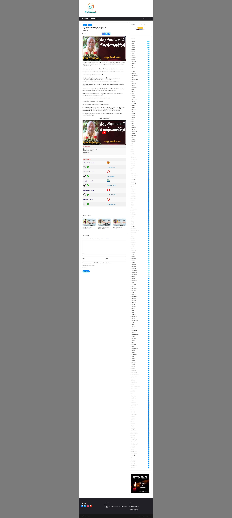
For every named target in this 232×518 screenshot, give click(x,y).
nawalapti (133, 427)
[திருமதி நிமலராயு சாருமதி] (89, 222)
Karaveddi (133, 89)
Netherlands (134, 135)
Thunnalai (133, 163)
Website (106, 258)
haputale (133, 423)
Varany (133, 210)
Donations (93, 19)
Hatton (133, 324)
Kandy (133, 151)
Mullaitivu (133, 71)
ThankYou (133, 398)
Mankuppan (134, 344)
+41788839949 (111, 204)
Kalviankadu (134, 177)
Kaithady (133, 137)
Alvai (132, 169)
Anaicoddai (134, 214)
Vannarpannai (134, 159)
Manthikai (133, 419)
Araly (133, 143)
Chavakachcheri (135, 79)
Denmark (133, 113)
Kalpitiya (133, 425)
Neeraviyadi (134, 298)
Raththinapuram (135, 404)
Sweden (133, 352)
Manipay (133, 95)
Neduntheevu (134, 87)
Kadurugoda (134, 338)
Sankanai (133, 171)
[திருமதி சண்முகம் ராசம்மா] (119, 222)
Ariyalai (133, 123)
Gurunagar (134, 268)
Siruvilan (133, 445)
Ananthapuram (134, 378)
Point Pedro (134, 109)
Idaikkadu (133, 408)
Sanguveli (133, 304)
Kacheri (133, 282)
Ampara (133, 238)
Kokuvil (133, 77)
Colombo (133, 49)
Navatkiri (133, 360)
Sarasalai (133, 368)
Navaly (133, 222)
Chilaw (133, 342)
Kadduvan (133, 260)
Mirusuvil (133, 248)
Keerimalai (134, 406)
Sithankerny (134, 264)
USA (132, 206)
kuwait (133, 410)
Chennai (133, 240)
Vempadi (133, 364)
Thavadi (133, 194)
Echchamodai (134, 388)
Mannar (133, 119)
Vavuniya (133, 59)
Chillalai (133, 463)
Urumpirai (133, 101)
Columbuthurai (134, 232)
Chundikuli (134, 198)
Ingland (133, 236)
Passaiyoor (134, 242)
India (132, 69)
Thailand (133, 416)
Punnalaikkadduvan (135, 230)
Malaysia (133, 85)
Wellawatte (134, 189)
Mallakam (133, 165)
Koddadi (133, 262)
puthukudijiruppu (135, 433)
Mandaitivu (134, 196)
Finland (133, 384)
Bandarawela (134, 429)
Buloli (133, 421)
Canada (133, 45)
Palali (133, 204)
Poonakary (134, 276)
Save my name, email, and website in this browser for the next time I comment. (97, 262)
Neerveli (133, 129)
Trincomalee (134, 73)
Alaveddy (133, 115)
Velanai (133, 81)
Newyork (133, 322)
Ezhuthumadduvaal (135, 334)
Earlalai (133, 191)
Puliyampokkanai (135, 348)
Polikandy (133, 278)
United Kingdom (135, 75)
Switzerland (134, 57)
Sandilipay (133, 187)
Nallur (133, 93)
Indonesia (133, 447)
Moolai (133, 292)
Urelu (133, 310)
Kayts (133, 254)
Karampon (134, 173)
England (133, 418)
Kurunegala (134, 306)
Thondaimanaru (135, 296)
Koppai (133, 125)
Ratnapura (134, 294)
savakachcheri (134, 354)
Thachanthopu (134, 465)
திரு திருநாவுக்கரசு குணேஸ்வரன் (103, 227)
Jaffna (133, 43)
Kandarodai (134, 300)
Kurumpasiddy (134, 272)
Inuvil (133, 121)
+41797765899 (111, 195)
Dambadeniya (134, 451)
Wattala (133, 346)
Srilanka (133, 47)
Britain (133, 65)
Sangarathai (134, 332)
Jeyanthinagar (134, 414)
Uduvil (133, 153)
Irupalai (133, 216)
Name (84, 253)
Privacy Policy (148, 515)
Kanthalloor (134, 455)
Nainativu (133, 139)
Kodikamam (134, 157)
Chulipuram (134, 228)
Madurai (133, 412)
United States (134, 288)
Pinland (133, 457)
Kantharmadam (135, 175)
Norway (133, 97)
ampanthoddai (134, 431)
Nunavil (133, 246)
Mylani (133, 449)
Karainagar (134, 83)
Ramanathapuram (135, 374)
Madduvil (133, 155)
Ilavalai (133, 147)
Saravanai (133, 200)
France (133, 53)
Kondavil (84, 24)
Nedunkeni (134, 302)
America (133, 133)
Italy (132, 145)
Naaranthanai (134, 330)
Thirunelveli (134, 105)
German (133, 55)
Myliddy (133, 226)
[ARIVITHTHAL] (90, 8)
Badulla (133, 234)
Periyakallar (134, 459)
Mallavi (133, 312)
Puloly (133, 149)
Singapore (134, 181)
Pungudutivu (134, 61)
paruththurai (134, 326)
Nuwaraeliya (134, 183)
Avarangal (133, 179)
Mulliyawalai (134, 284)
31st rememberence (135, 386)
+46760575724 (112, 185)
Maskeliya (133, 461)
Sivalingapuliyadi (135, 443)
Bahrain (133, 392)
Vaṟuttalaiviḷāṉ (134, 382)
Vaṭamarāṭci (134, 290)
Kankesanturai (134, 208)
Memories (134, 396)
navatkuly (133, 437)
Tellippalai (133, 141)
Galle (133, 394)
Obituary (85, 19)
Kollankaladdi (134, 316)
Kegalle (133, 328)
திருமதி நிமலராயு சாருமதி (87, 227)
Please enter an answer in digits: (88, 265)
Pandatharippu (134, 185)
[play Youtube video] (104, 132)
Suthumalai (134, 167)
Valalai (133, 356)
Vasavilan (133, 252)
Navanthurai (134, 314)
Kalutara (133, 340)
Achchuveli (134, 103)
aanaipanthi (134, 402)
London (133, 51)
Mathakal (133, 202)
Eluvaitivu (133, 358)
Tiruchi (133, 400)
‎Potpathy (133, 380)
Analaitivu (133, 117)
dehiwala (133, 435)
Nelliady (133, 256)
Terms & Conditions (141, 515)
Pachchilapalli (134, 372)
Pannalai (133, 366)
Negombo (134, 193)
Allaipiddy (133, 336)
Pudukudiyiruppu (135, 320)
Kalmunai (133, 286)
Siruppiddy (134, 266)
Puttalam (133, 224)
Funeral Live (134, 441)
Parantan (133, 318)
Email (83, 258)
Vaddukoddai (134, 131)
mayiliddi (133, 350)
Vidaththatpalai (134, 439)
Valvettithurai (134, 99)
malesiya (133, 111)
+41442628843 (111, 176)
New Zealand (134, 274)
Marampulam (134, 453)
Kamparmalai (134, 376)
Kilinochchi (134, 63)
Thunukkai (134, 370)
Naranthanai (134, 258)
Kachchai (133, 390)
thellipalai (133, 308)
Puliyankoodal (134, 280)
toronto (133, 467)
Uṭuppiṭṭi (133, 244)
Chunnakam (134, 127)
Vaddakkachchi (134, 270)
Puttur (133, 220)
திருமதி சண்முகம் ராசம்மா (117, 227)
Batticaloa (133, 91)
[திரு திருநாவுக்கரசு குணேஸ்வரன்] (104, 222)
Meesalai (133, 161)
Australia (133, 67)
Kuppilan (133, 212)
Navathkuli (134, 250)
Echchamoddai (134, 362)
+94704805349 (111, 167)
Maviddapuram (134, 218)
